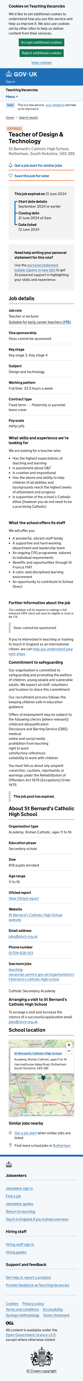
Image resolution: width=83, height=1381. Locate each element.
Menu (10, 96)
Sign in (10, 81)
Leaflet (26, 1115)
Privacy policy (33, 1303)
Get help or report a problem (28, 1277)
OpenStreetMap (52, 1115)
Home (10, 117)
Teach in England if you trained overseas (37, 1219)
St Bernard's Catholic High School (38, 1053)
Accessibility (53, 1309)
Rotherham (61, 1145)
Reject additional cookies (41, 53)
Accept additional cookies (41, 42)
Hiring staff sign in (20, 1244)
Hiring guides (16, 1252)
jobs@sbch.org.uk (23, 936)
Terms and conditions (22, 1309)
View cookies (41, 62)
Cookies (12, 1303)
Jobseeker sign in (19, 1188)
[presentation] (41, 1078)
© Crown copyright (41, 1371)
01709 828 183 (21, 953)
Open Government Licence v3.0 (31, 1335)
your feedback (55, 105)
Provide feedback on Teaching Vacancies (37, 1285)
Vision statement (56, 1315)
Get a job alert (25, 1133)
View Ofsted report (24, 898)
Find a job (13, 1196)
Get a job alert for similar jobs (38, 165)
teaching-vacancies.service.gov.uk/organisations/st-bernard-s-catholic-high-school (41, 974)
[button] (43, 1078)
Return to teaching (20, 1211)
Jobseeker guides (19, 1204)
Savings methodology (22, 1315)
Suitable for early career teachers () (40, 322)
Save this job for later (31, 176)
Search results (28, 117)
